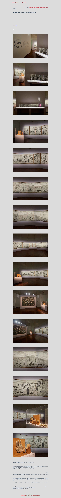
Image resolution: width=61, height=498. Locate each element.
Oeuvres (25, 495)
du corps (43, 7)
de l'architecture (31, 7)
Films (31, 495)
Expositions (28, 495)
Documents (38, 495)
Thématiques (35, 495)
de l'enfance (36, 7)
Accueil (30, 494)
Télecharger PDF (15, 25)
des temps (46, 7)
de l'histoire (40, 7)
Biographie (22, 495)
